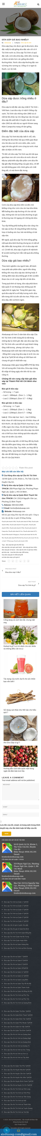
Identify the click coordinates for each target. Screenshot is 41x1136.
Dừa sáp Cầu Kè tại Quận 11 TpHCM (16, 972)
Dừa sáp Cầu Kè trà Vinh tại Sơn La (16, 1053)
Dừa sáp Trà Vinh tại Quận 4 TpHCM (16, 913)
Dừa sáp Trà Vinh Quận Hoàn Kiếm (15, 940)
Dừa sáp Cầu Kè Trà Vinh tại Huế (15, 1100)
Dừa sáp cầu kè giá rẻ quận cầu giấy (16, 925)
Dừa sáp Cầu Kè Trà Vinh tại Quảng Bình (17, 1003)
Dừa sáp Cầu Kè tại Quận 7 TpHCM (16, 956)
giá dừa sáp (5, 552)
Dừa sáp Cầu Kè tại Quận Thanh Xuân (16, 987)
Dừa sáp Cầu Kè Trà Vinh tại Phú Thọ (16, 995)
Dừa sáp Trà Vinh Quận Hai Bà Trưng (16, 937)
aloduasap (7, 43)
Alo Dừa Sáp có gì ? (12, 743)
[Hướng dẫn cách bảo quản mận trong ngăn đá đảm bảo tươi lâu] (20, 756)
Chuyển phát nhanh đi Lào (15, 531)
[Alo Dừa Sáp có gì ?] (20, 728)
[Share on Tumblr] (24, 561)
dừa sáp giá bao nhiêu (30, 547)
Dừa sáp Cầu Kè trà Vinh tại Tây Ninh (16, 1057)
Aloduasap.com (18, 511)
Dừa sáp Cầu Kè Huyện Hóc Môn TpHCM (17, 1077)
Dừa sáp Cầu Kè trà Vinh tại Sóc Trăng (17, 1050)
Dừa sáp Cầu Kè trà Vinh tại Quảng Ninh (17, 1042)
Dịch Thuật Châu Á (20, 1124)
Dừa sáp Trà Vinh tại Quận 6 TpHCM (16, 921)
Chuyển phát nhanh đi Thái (17, 528)
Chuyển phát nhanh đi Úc (30, 531)
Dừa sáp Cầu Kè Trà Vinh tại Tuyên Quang (18, 1108)
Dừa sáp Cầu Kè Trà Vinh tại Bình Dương (18, 948)
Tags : (3, 545)
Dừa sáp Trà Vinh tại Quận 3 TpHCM (16, 910)
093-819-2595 (17, 505)
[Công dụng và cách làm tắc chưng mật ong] (20, 608)
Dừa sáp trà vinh (26, 43)
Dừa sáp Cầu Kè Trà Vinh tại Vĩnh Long (17, 1089)
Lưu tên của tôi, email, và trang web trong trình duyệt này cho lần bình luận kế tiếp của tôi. (20, 826)
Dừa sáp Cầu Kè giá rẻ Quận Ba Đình (16, 929)
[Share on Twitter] (12, 561)
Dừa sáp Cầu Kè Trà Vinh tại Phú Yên (16, 999)
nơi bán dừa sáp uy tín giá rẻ (11, 557)
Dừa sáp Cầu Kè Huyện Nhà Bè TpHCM (17, 1070)
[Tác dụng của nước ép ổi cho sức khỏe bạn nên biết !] (20, 664)
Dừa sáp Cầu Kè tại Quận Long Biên (16, 980)
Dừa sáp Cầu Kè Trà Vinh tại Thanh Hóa (17, 1104)
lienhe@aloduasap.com (19, 508)
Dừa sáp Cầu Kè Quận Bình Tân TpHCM (17, 1019)
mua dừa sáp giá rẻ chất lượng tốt (12, 554)
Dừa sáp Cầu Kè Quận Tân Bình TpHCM (17, 1030)
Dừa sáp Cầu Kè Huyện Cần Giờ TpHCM (17, 1073)
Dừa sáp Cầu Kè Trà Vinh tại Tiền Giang (17, 1097)
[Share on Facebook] (9, 561)
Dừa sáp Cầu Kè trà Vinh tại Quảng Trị (16, 1046)
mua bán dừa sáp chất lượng (19, 552)
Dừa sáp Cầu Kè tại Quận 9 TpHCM (16, 964)
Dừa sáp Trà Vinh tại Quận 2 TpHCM (16, 906)
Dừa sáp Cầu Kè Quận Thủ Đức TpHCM (17, 1011)
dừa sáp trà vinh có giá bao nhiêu (26, 549)
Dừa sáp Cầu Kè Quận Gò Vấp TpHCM (17, 1027)
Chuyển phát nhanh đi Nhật (23, 521)
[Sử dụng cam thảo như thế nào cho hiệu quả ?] (20, 696)
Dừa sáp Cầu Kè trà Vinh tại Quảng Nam (17, 1034)
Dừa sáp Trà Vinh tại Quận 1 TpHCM (16, 902)
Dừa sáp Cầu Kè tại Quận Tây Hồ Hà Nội (17, 983)
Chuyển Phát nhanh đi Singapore (10, 534)
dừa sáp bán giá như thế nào (15, 544)
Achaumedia (17, 1119)
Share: (4, 561)
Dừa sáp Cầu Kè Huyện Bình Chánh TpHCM (18, 1081)
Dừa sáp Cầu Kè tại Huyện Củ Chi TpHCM (18, 1085)
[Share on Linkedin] (20, 561)
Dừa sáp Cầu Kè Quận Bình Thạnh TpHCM (18, 1015)
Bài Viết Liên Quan (20, 594)
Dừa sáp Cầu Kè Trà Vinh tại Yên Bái (16, 1112)
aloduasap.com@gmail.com (19, 1134)
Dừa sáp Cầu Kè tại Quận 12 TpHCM (16, 976)
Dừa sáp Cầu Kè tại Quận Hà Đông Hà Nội (18, 991)
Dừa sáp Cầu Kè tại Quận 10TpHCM (16, 968)
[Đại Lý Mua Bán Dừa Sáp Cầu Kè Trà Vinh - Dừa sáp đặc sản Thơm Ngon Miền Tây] (20, 4)
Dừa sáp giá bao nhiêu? (15, 40)
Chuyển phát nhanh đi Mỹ (9, 521)
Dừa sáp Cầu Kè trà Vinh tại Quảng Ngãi (17, 1038)
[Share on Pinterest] (28, 561)
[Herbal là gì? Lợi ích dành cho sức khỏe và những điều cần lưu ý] (20, 635)
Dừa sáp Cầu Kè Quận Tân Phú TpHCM (17, 1066)
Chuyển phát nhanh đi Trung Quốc (19, 524)
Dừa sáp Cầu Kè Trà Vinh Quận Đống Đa (17, 933)
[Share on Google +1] (16, 561)
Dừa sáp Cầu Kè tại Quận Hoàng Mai (16, 944)
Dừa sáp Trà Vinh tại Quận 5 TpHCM (16, 917)
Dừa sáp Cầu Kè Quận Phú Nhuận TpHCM (18, 1023)
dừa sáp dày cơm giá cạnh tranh (12, 547)
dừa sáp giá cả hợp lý (8, 549)
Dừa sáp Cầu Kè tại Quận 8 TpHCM (16, 960)
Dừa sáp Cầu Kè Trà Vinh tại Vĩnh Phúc (17, 1093)
